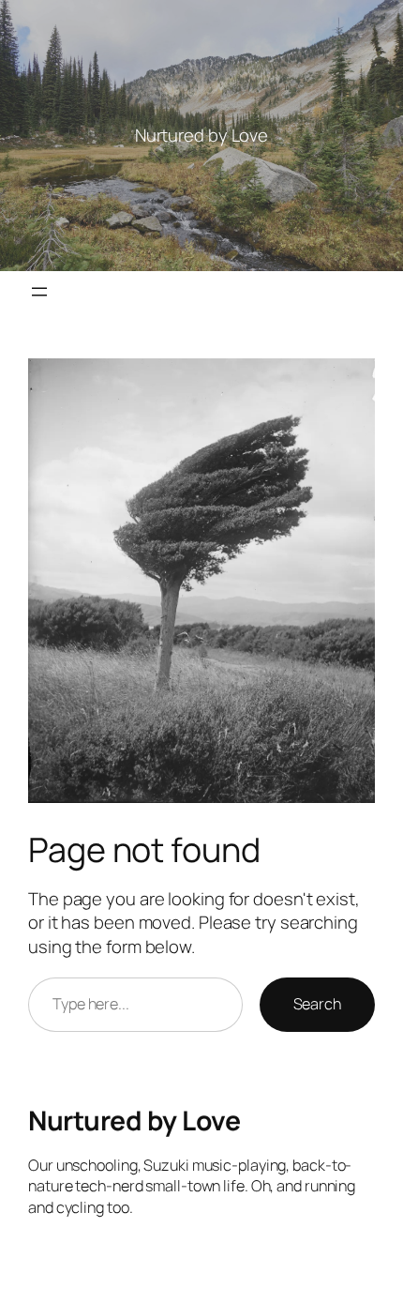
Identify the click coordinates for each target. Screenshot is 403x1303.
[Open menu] (39, 291)
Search (317, 1003)
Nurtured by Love (134, 1120)
